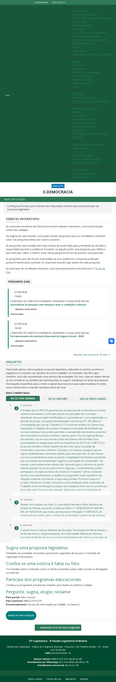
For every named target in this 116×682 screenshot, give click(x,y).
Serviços (77, 65)
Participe (78, 137)
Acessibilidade (41, 2)
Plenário (77, 112)
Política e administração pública (90, 40)
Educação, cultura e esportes (89, 32)
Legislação (79, 130)
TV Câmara (79, 152)
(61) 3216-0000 (66, 662)
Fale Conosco (59, 2)
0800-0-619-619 (59, 658)
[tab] (23, 398)
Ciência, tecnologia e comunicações (92, 18)
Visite (76, 87)
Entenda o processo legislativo (90, 133)
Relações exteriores (84, 43)
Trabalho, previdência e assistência (92, 54)
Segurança (79, 50)
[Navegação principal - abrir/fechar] (8, 93)
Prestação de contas (84, 173)
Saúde (76, 47)
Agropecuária (80, 11)
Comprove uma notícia (85, 162)
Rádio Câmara (80, 148)
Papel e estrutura (82, 79)
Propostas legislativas (85, 108)
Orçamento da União (84, 126)
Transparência (81, 170)
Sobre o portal (35, 678)
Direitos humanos (83, 25)
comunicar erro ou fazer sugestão (59, 627)
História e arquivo (83, 83)
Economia (78, 29)
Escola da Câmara (82, 76)
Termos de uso (53, 678)
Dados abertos (81, 177)
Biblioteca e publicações (86, 72)
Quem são (78, 94)
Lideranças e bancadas (85, 97)
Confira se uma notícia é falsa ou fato (42, 563)
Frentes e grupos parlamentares (91, 101)
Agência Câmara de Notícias (88, 144)
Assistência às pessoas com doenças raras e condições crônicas (48, 304)
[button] (58, 199)
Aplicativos (70, 678)
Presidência (79, 68)
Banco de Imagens (83, 155)
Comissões (79, 115)
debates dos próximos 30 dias (92, 354)
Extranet (84, 678)
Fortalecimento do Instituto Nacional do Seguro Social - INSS (47, 336)
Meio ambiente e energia (87, 36)
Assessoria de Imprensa (86, 159)
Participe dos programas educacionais (43, 579)
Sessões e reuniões (84, 119)
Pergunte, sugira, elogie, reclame (38, 592)
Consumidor (80, 21)
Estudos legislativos (84, 123)
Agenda (77, 61)
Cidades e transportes (85, 14)
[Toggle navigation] (36, 93)
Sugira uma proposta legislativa (37, 547)
